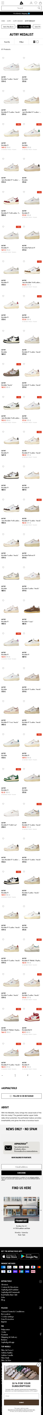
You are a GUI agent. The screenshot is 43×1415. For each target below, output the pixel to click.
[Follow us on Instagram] (40, 1281)
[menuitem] (7, 42)
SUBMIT (21, 1402)
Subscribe (21, 1173)
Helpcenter (5, 1329)
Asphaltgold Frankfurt (9, 1289)
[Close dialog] (38, 1365)
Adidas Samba (6, 1352)
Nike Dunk (5, 1357)
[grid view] (34, 42)
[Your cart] (40, 3)
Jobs (3, 1297)
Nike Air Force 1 (7, 1350)
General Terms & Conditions (12, 1311)
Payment (4, 1334)
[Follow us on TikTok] (40, 1308)
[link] (21, 3)
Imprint (4, 1321)
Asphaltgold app (7, 1342)
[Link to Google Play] (29, 1256)
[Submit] (39, 8)
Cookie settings (7, 1316)
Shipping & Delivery (9, 1337)
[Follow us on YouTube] (40, 1360)
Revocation (5, 1314)
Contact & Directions (9, 1287)
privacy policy (34, 1177)
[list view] (37, 42)
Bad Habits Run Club (9, 1294)
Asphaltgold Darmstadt (10, 1292)
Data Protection (7, 1319)
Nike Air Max (6, 1360)
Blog (3, 1299)
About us (4, 1284)
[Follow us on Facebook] (40, 1334)
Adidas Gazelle (7, 1355)
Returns (4, 1339)
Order (3, 1332)
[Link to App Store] (9, 1256)
